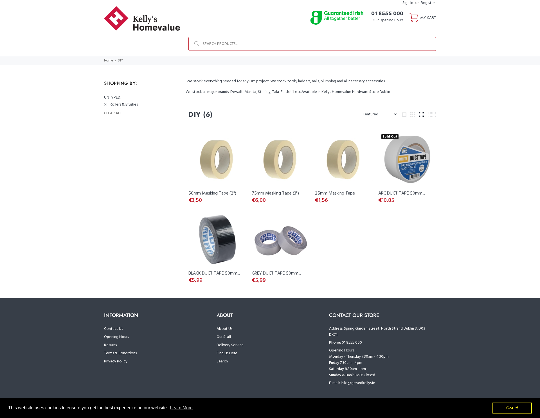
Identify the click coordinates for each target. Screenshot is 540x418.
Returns (110, 345)
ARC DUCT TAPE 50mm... (401, 193)
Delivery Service (230, 345)
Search (222, 361)
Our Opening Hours (388, 20)
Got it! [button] (512, 408)
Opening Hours (116, 337)
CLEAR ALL (113, 113)
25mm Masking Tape (335, 193)
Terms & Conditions (120, 353)
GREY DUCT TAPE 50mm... (276, 273)
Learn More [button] (181, 407)
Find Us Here (227, 353)
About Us (224, 329)
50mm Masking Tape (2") (212, 193)
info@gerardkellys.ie (358, 383)
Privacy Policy (115, 361)
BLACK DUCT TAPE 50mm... (214, 273)
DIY (120, 60)
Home (108, 60)
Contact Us (113, 329)
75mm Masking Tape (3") (275, 193)
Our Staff (224, 337)
